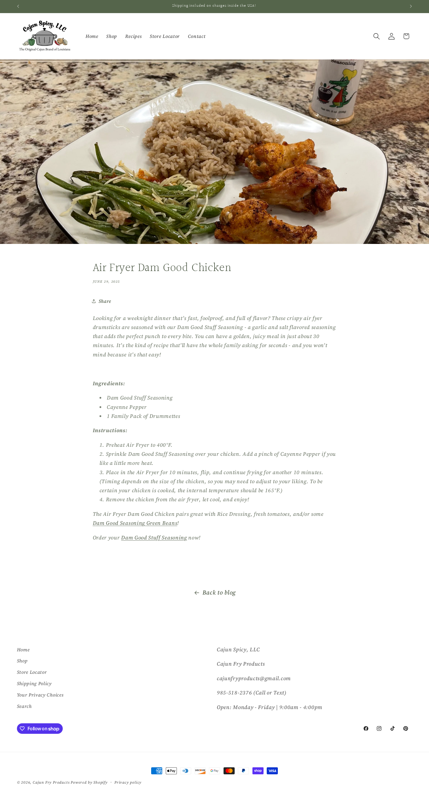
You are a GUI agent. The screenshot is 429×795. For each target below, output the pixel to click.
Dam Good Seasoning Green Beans (135, 523)
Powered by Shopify (89, 782)
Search (24, 706)
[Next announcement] (410, 6)
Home (23, 649)
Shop (22, 660)
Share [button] (105, 301)
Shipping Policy (34, 683)
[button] (376, 36)
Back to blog (219, 592)
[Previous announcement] (18, 6)
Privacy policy (128, 782)
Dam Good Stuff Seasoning (154, 537)
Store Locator (32, 672)
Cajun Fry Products (51, 782)
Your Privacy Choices (40, 695)
